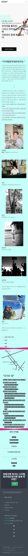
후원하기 (14, 483)
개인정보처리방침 (6, 552)
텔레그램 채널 (8, 497)
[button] (26, 1)
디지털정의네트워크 (6, 547)
